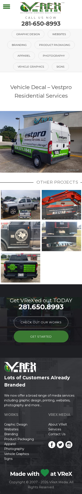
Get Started (41, 336)
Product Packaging (54, 45)
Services (54, 429)
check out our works (41, 322)
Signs (60, 66)
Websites (59, 34)
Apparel (23, 55)
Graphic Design (28, 34)
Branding (19, 45)
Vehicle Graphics (31, 66)
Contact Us (56, 434)
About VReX (57, 424)
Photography (54, 55)
